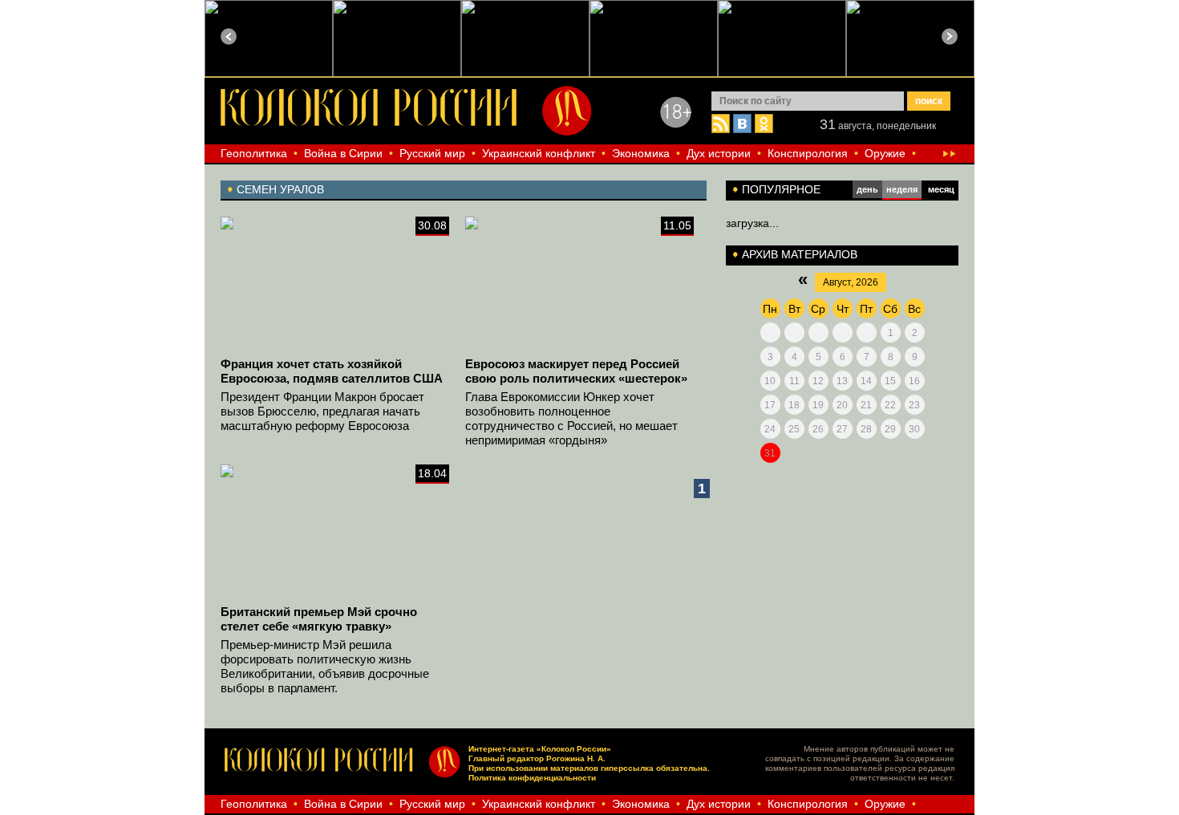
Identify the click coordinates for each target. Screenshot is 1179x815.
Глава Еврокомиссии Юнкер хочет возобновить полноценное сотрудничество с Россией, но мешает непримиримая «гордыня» (571, 418)
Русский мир (432, 153)
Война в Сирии (343, 153)
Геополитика (254, 153)
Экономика (641, 153)
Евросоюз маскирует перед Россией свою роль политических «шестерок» (576, 371)
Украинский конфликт (538, 153)
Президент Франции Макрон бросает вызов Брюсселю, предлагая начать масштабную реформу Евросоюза (322, 411)
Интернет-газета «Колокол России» (539, 748)
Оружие (885, 153)
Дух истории (719, 153)
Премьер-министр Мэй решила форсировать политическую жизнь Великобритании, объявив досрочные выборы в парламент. (325, 666)
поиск (928, 101)
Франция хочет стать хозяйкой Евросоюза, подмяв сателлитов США (332, 371)
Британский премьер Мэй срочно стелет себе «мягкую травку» (319, 619)
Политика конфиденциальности (532, 777)
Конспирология (808, 153)
